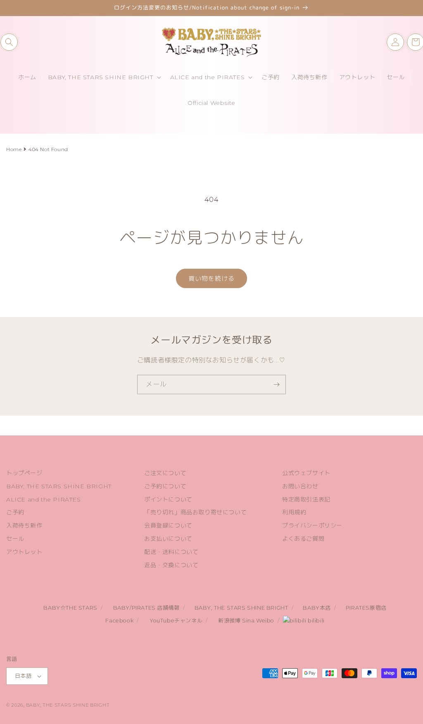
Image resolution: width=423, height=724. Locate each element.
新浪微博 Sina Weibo (245, 621)
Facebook (118, 621)
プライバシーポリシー (312, 525)
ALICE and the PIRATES (43, 499)
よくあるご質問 (303, 538)
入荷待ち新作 (24, 525)
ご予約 (15, 512)
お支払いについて (168, 538)
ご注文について (165, 473)
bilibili (315, 621)
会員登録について (168, 525)
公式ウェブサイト (306, 473)
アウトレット (24, 552)
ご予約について (165, 486)
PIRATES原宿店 (365, 608)
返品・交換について (171, 565)
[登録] (276, 384)
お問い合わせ (300, 486)
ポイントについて (168, 499)
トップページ (24, 473)
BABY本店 (316, 608)
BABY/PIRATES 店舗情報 (145, 608)
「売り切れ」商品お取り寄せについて (195, 512)
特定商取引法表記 (306, 499)
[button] (9, 42)
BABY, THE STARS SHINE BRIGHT (59, 486)
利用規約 (294, 512)
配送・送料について (171, 552)
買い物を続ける (211, 278)
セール (15, 538)
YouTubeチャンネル (175, 621)
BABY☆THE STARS (69, 608)
